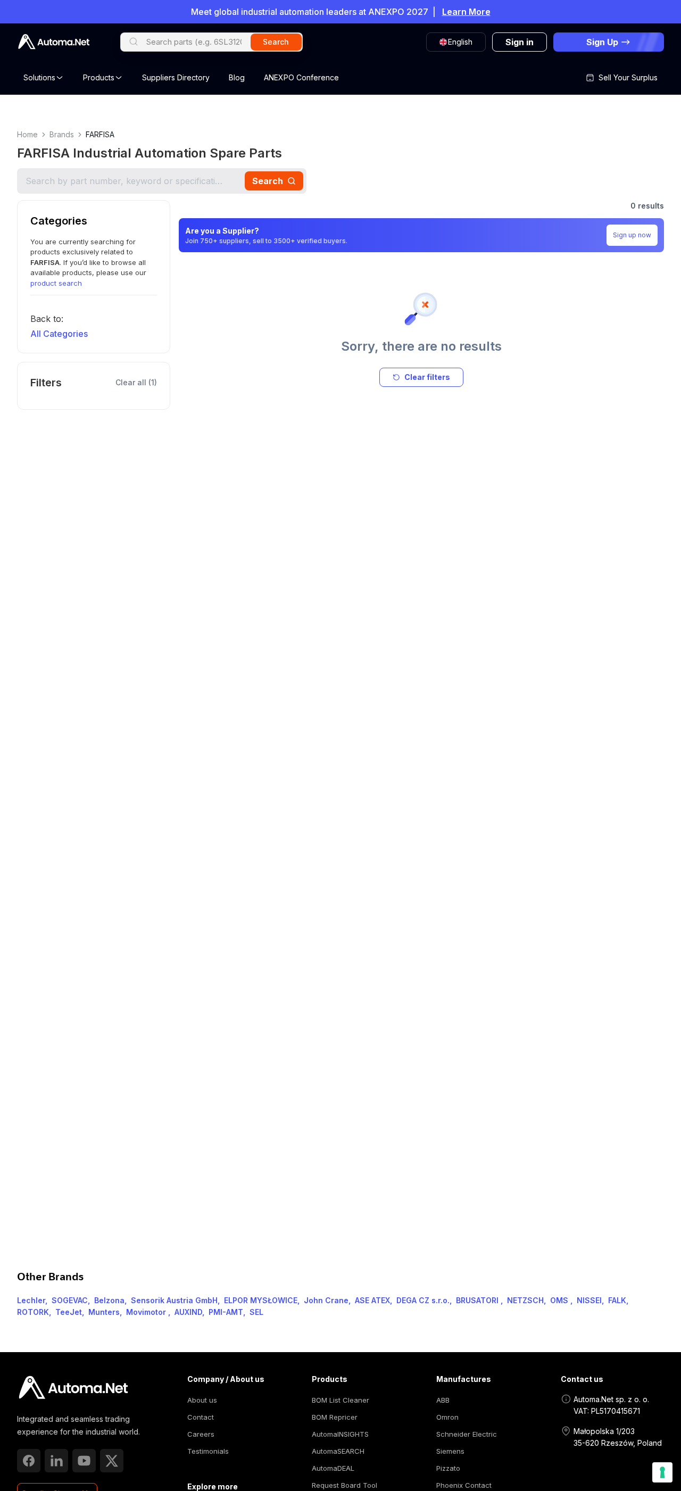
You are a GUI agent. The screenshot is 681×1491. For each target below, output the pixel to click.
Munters (104, 1311)
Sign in (519, 42)
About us (202, 1400)
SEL (256, 1311)
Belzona (109, 1300)
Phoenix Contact (464, 1485)
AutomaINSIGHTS (340, 1434)
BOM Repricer (335, 1417)
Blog (237, 77)
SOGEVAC (70, 1300)
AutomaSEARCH (338, 1451)
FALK (617, 1300)
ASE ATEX (372, 1300)
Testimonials (208, 1451)
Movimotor (147, 1311)
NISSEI (589, 1300)
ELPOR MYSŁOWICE (260, 1300)
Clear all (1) (136, 382)
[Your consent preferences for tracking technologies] (662, 1472)
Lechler (31, 1300)
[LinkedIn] (56, 1460)
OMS (560, 1300)
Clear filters (427, 377)
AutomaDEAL (333, 1468)
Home (27, 134)
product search (56, 283)
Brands (61, 134)
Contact (200, 1417)
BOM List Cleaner (340, 1400)
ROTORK (33, 1311)
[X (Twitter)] (111, 1460)
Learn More (466, 11)
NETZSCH (525, 1300)
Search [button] (276, 41)
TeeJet (68, 1311)
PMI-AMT (226, 1311)
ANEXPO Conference (301, 77)
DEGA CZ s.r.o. (423, 1300)
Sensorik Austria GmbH (174, 1300)
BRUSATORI (478, 1300)
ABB (443, 1400)
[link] (73, 1387)
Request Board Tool (344, 1485)
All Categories (59, 333)
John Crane (326, 1300)
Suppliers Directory (176, 77)
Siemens (450, 1451)
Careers (200, 1434)
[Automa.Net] (53, 41)
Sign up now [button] (632, 235)
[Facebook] (28, 1460)
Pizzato (448, 1468)
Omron (447, 1417)
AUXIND (188, 1311)
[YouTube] (84, 1460)
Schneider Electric (466, 1434)
